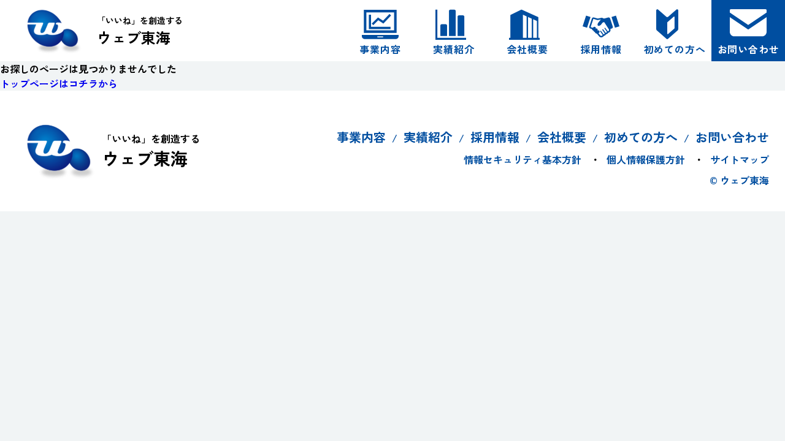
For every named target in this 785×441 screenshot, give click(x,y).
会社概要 (527, 49)
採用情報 (600, 49)
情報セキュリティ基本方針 (522, 159)
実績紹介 (453, 49)
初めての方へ (675, 49)
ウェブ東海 (140, 31)
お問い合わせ (748, 49)
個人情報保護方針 (646, 159)
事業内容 (379, 49)
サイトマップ (739, 159)
